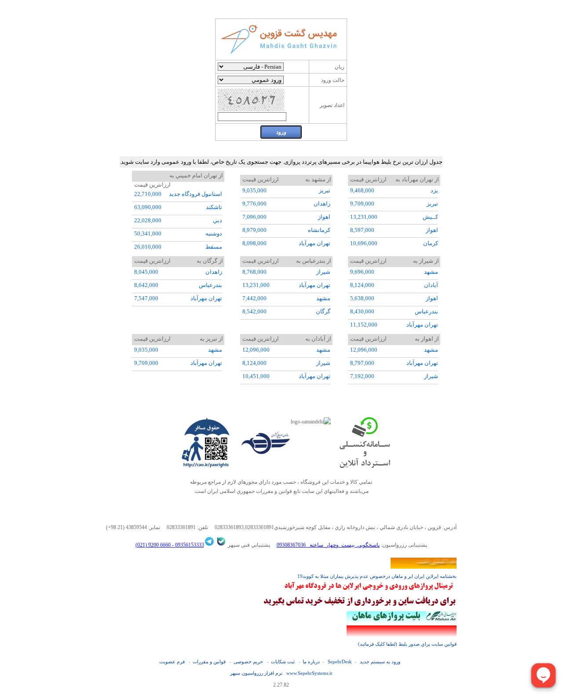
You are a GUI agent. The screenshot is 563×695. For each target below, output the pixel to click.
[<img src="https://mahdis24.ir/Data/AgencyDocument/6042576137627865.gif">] (360, 606)
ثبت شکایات (283, 661)
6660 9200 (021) (153, 545)
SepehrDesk (340, 661)
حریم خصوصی (248, 661)
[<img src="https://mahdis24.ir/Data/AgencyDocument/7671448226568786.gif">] (369, 590)
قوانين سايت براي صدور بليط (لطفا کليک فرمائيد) (407, 644)
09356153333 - (187, 545)
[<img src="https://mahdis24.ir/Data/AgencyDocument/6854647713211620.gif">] (402, 634)
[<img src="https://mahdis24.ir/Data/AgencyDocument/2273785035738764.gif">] (402, 620)
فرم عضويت (172, 661)
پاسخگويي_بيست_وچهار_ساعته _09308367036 (328, 545)
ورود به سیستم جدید (380, 661)
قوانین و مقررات (209, 661)
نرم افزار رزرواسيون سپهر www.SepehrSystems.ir (281, 673)
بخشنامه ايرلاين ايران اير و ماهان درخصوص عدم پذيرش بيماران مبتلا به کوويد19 (377, 576)
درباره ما (311, 661)
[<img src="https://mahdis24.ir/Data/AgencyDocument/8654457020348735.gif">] (424, 567)
